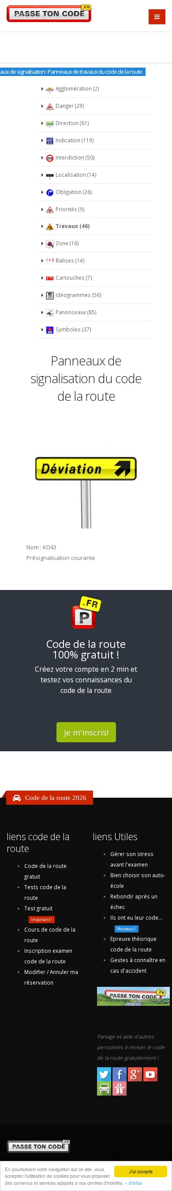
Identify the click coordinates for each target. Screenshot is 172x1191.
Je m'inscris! (86, 732)
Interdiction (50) (74, 157)
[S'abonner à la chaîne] (151, 1073)
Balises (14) (69, 260)
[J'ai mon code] (104, 1087)
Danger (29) (69, 105)
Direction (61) (71, 122)
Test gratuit (38, 908)
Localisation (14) (75, 174)
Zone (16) (66, 243)
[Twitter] (104, 1073)
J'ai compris (141, 1171)
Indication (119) (74, 140)
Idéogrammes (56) (77, 294)
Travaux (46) (72, 225)
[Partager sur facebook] (120, 1073)
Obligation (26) (73, 191)
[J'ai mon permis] (119, 1087)
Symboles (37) (72, 329)
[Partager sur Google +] (135, 1073)
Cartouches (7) (73, 277)
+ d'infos (133, 1183)
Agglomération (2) (76, 88)
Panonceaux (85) (75, 312)
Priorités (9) (69, 209)
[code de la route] (89, 1146)
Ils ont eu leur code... (136, 917)
